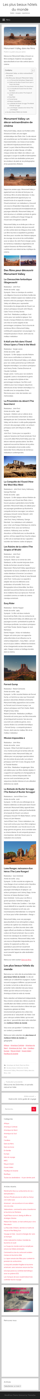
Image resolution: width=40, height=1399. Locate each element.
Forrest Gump (13, 99)
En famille (7, 1150)
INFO (5, 1161)
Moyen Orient (15, 1051)
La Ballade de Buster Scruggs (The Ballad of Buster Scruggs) (21, 104)
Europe (6, 1051)
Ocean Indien (26, 1051)
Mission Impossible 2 (15, 101)
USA (9, 1073)
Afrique (6, 1045)
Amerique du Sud (15, 1048)
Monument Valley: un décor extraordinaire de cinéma (19, 74)
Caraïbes (31, 1048)
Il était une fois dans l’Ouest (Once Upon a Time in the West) (21, 83)
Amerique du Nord (13, 1065)
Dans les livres (9, 1147)
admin (23, 52)
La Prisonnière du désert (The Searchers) (21, 86)
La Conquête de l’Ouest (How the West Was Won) (20, 89)
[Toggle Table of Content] (32, 70)
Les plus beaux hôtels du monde (16, 112)
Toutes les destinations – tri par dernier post (19, 1178)
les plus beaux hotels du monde (17, 1068)
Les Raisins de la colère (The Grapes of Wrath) (20, 94)
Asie (24, 1048)
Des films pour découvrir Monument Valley (19, 78)
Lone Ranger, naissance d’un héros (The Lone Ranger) (21, 109)
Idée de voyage (9, 1157)
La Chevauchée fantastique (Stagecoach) (21, 80)
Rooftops (7, 1174)
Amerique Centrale (17, 1045)
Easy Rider (12, 97)
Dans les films (26, 960)
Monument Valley (10, 1070)
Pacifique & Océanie (11, 1054)
